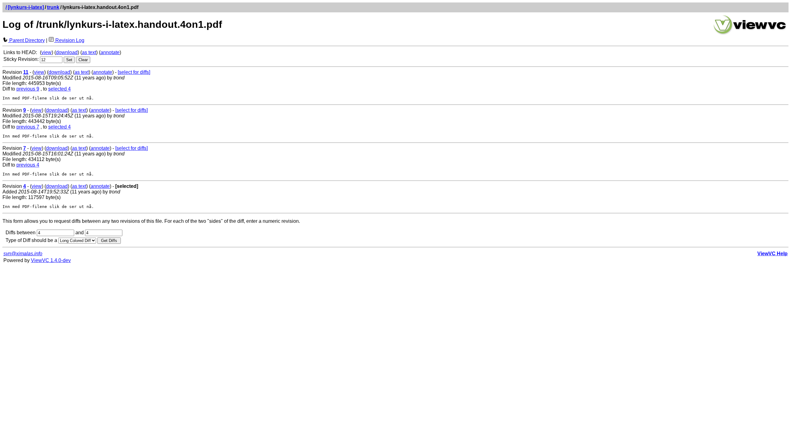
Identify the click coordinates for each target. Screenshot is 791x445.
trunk (53, 7)
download (67, 52)
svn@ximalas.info (22, 253)
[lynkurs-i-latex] (26, 7)
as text (89, 52)
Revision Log (69, 40)
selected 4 (59, 88)
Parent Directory (26, 40)
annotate (110, 52)
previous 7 (27, 126)
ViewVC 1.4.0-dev (51, 260)
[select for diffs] (134, 72)
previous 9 (27, 88)
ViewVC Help (772, 253)
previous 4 (27, 164)
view (46, 52)
